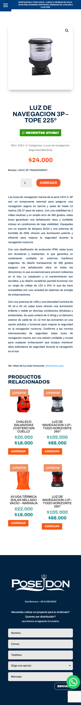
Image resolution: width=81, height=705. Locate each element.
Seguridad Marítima (40, 150)
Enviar (63, 686)
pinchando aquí (54, 365)
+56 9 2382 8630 (47, 601)
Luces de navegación (56, 145)
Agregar (48, 183)
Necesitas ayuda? (42, 132)
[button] (66, 30)
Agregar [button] (18, 451)
